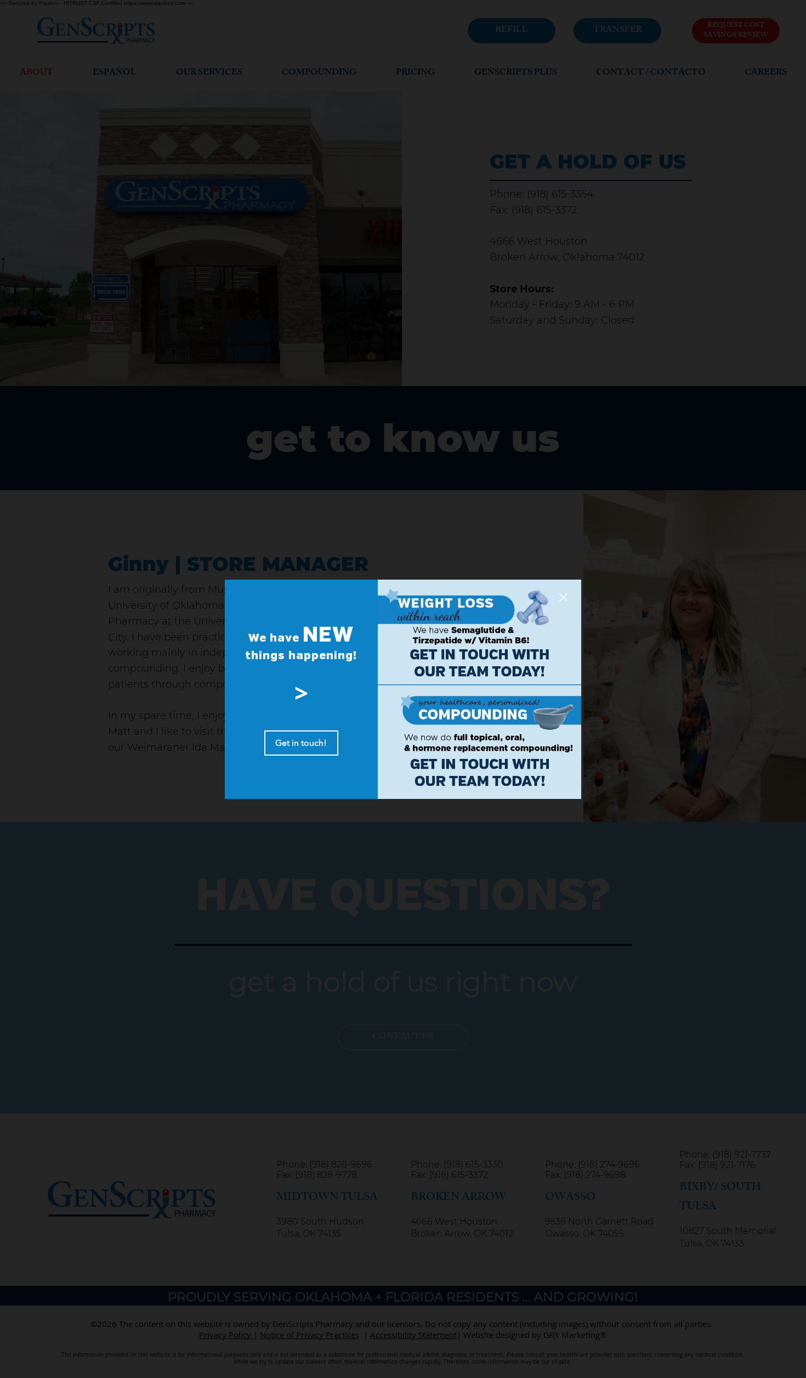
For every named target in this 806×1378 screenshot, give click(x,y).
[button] (563, 598)
